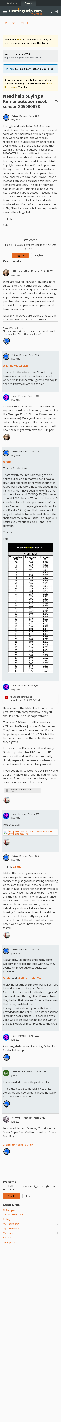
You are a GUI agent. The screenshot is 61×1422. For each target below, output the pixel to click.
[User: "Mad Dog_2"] (6, 1119)
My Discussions (11, 1228)
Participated (9, 1242)
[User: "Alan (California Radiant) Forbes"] (6, 800)
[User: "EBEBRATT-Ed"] (6, 1073)
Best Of (7, 1237)
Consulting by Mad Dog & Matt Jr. (18, 1144)
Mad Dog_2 (16, 1117)
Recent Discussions (13, 1214)
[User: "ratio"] (6, 397)
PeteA (14, 116)
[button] (56, 102)
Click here (9, 68)
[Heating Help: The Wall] (25, 11)
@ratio (7, 462)
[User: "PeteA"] (6, 117)
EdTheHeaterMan (20, 271)
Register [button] (39, 255)
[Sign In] (56, 11)
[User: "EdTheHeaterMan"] (6, 272)
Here (19, 39)
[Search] (50, 11)
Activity (6, 1219)
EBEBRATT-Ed (18, 1071)
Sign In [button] (20, 255)
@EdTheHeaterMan (15, 365)
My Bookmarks (30, 1223)
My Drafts (30, 1232)
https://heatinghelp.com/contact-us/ (23, 57)
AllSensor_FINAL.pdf (21, 789)
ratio (14, 396)
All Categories (10, 1210)
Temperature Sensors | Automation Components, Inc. (29, 832)
